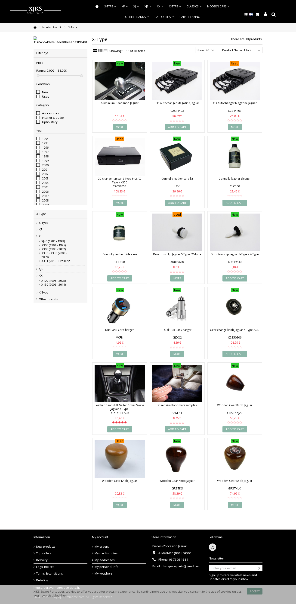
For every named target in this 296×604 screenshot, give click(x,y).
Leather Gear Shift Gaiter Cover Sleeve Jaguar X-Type (120, 407)
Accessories (50, 113)
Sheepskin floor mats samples (177, 405)
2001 (45, 169)
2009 (45, 205)
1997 (45, 152)
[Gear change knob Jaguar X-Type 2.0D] (235, 308)
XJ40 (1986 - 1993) (53, 241)
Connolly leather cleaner (235, 179)
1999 (45, 161)
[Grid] (95, 50)
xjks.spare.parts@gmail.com (180, 566)
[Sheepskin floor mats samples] (177, 384)
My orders (102, 547)
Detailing (42, 580)
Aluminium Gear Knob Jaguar (120, 103)
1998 (45, 156)
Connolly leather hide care (119, 254)
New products (46, 547)
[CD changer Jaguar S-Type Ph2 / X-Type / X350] (120, 157)
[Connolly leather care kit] (177, 157)
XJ (40, 236)
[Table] (106, 50)
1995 (45, 143)
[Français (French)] (246, 14)
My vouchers (104, 573)
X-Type (44, 292)
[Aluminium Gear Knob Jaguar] (120, 81)
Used (45, 96)
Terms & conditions (49, 573)
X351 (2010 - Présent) (55, 261)
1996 (45, 147)
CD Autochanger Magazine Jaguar (177, 103)
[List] (100, 50)
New (45, 92)
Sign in (265, 14)
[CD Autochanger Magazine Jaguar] (177, 81)
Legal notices (45, 567)
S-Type (44, 223)
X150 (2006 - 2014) (53, 285)
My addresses (105, 560)
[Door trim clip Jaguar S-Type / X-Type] (177, 232)
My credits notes (106, 553)
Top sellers (44, 553)
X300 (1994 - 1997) (53, 245)
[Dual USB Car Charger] (120, 308)
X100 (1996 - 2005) (53, 281)
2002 (45, 174)
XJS (41, 269)
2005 (45, 187)
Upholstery (50, 122)
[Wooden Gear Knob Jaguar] (235, 384)
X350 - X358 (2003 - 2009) (54, 255)
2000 (45, 165)
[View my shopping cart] (257, 14)
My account (100, 537)
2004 (45, 183)
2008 (45, 200)
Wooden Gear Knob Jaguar (234, 405)
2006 (45, 191)
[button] (164, 17)
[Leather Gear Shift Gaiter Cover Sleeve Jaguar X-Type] (120, 384)
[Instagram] (212, 547)
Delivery (42, 560)
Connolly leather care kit (177, 179)
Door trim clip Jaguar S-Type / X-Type (177, 254)
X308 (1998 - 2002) (53, 249)
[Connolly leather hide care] (120, 232)
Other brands (48, 299)
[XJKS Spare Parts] (35, 11)
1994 (45, 139)
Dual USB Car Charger (119, 330)
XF (40, 229)
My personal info (106, 567)
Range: (41, 71)
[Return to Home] (35, 27)
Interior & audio (53, 117)
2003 (45, 178)
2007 (45, 196)
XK (41, 276)
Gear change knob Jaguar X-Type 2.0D (234, 330)
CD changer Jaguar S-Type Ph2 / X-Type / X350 (120, 180)
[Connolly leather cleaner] (235, 157)
